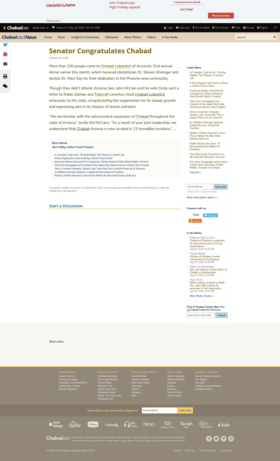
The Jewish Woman (108, 379)
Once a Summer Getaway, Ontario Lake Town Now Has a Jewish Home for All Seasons (100, 168)
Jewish (160, 440)
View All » (195, 172)
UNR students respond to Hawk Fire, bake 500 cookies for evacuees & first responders (207, 285)
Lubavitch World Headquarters (171, 437)
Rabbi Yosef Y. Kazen (117, 440)
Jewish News (105, 382)
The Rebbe (201, 379)
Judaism (148, 440)
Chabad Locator (203, 389)
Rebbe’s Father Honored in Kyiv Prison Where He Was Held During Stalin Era (95, 175)
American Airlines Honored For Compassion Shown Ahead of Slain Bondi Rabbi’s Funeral (101, 161)
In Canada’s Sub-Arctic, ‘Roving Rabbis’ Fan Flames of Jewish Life (89, 154)
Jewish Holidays (175, 376)
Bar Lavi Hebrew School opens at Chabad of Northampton (208, 271)
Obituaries (111, 37)
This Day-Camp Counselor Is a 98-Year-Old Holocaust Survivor (207, 155)
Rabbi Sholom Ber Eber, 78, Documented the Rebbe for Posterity (205, 146)
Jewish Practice (67, 376)
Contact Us (226, 450)
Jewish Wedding (176, 379)
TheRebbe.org (105, 399)
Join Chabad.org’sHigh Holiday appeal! (124, 4)
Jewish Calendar (140, 379)
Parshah (171, 389)
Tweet (196, 214)
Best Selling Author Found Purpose (73, 147)
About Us (190, 450)
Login (170, 27)
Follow (212, 215)
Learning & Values (68, 379)
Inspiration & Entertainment (73, 382)
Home (48, 37)
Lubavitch (112, 437)
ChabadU (112, 424)
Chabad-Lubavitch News (208, 386)
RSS (197, 221)
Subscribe (136, 386)
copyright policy (69, 191)
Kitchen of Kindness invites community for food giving (205, 258)
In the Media (170, 37)
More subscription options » (202, 197)
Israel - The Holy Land (109, 395)
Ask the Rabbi (202, 27)
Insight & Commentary (85, 37)
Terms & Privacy (207, 450)
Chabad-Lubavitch (150, 94)
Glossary (136, 392)
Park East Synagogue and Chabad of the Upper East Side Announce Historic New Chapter (102, 165)
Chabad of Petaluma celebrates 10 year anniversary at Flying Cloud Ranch (207, 243)
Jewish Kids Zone (107, 389)
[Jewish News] (19, 37)
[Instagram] (231, 439)
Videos (151, 37)
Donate (250, 27)
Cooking (168, 424)
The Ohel (200, 382)
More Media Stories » (202, 295)
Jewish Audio (174, 395)
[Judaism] (16, 27)
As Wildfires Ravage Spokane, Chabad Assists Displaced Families (89, 172)
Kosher (171, 386)
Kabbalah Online (106, 392)
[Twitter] (216, 439)
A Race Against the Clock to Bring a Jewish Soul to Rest (83, 158)
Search (135, 389)
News (61, 37)
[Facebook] (209, 439)
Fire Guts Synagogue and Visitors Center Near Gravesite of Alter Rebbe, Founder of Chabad (208, 164)
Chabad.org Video (107, 376)
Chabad (83, 128)
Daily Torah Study (140, 382)
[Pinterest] (224, 439)
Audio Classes (131, 424)
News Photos (133, 37)
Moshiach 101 (105, 386)
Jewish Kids (224, 424)
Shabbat (171, 382)
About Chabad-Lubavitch (208, 376)
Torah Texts (187, 424)
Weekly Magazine (68, 389)
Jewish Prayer (174, 392)
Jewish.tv (93, 424)
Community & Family (69, 386)
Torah (140, 440)
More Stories (59, 143)
